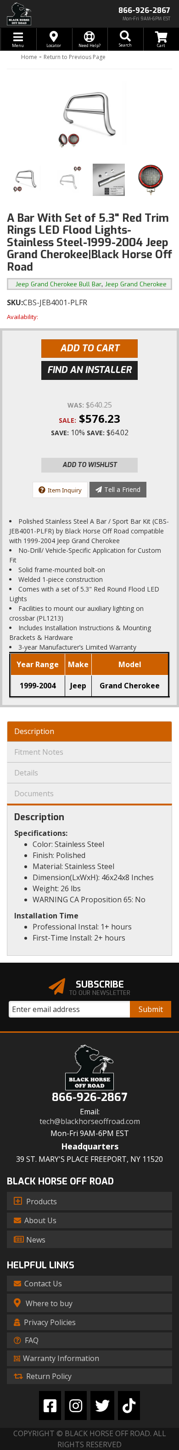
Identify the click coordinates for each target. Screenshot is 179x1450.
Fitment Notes (38, 752)
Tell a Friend (122, 489)
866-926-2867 (89, 1097)
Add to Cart (89, 348)
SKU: (15, 302)
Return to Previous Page (75, 57)
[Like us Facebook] (50, 1405)
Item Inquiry (65, 490)
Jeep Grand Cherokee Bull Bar (58, 284)
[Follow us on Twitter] (102, 1405)
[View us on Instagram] (76, 1405)
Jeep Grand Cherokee (136, 284)
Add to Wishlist (89, 465)
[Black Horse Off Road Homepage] (45, 14)
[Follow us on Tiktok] (129, 1405)
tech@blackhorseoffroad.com (89, 1121)
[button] (125, 39)
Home (29, 57)
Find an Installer (89, 370)
